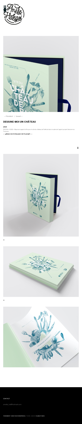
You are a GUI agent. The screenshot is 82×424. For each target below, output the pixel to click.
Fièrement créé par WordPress (14, 416)
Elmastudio (40, 416)
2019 (5, 127)
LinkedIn (45, 400)
